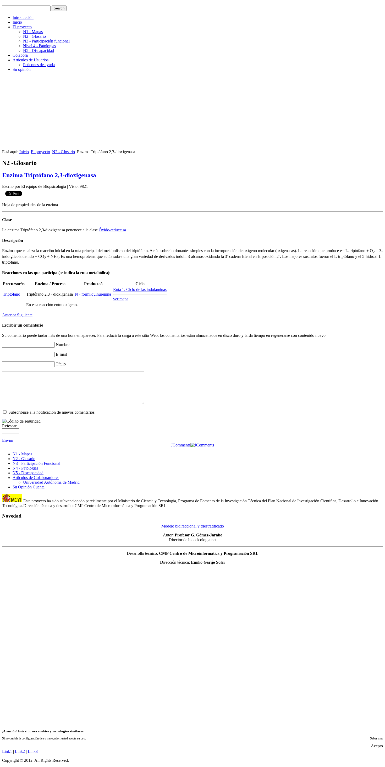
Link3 (33, 751)
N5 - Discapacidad (38, 50)
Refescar (9, 426)
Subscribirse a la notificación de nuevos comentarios (51, 412)
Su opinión (22, 69)
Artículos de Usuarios (30, 60)
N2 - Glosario (34, 36)
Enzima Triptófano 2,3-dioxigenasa (49, 175)
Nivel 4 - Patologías (39, 46)
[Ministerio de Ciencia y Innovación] (12, 501)
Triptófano (11, 294)
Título (61, 364)
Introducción (23, 17)
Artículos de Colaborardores (36, 477)
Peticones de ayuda (39, 64)
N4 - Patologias (25, 468)
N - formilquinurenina (93, 294)
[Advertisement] (159, 113)
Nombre (62, 344)
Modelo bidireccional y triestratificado (192, 526)
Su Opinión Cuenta (29, 487)
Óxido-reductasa (112, 230)
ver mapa (120, 299)
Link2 (20, 751)
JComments (180, 445)
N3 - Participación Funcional (36, 463)
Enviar (7, 440)
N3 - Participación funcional (46, 41)
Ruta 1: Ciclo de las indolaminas (140, 289)
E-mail (61, 354)
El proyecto (22, 27)
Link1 (7, 751)
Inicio (17, 22)
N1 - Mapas (33, 31)
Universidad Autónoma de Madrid (51, 482)
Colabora (20, 55)
